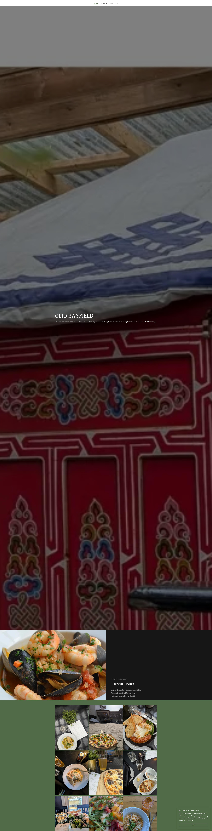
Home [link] (96, 3)
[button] (104, 3)
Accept (193, 825)
